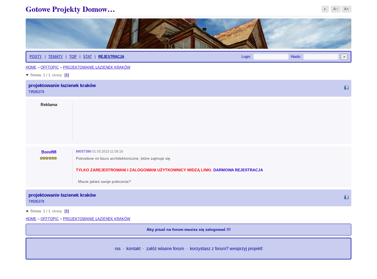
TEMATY (55, 57)
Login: (246, 57)
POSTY (36, 57)
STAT (87, 57)
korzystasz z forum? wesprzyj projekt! (226, 248)
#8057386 (83, 151)
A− (335, 9)
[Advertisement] (212, 119)
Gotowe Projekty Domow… (70, 9)
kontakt (133, 248)
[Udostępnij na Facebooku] (346, 88)
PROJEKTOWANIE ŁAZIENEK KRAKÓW (96, 67)
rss (118, 248)
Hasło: (296, 57)
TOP (73, 57)
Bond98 (48, 152)
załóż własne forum (165, 248)
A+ (346, 9)
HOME (31, 67)
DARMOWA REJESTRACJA (238, 170)
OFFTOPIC (50, 67)
